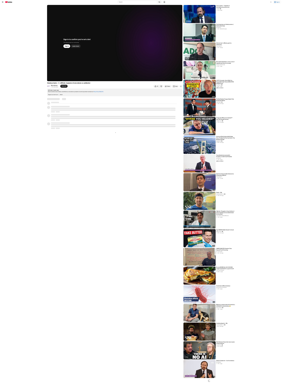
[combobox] (138, 2)
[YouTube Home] (8, 2)
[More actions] (180, 86)
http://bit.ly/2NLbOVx (98, 91)
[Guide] (3, 2)
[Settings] (271, 2)
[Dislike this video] (161, 86)
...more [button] (60, 94)
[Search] (159, 2)
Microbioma (54, 85)
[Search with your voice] (164, 2)
